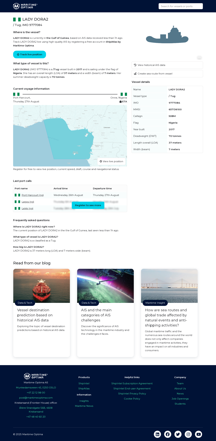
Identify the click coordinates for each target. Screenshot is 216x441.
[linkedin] (157, 434)
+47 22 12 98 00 (36, 392)
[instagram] (188, 434)
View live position (113, 161)
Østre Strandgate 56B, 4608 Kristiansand (35, 409)
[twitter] (178, 434)
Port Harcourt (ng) (33, 195)
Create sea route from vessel (154, 73)
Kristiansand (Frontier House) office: (36, 402)
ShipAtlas (83, 388)
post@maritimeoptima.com (36, 397)
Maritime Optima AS (36, 382)
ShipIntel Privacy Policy (132, 393)
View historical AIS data (151, 65)
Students (180, 403)
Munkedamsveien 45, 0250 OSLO (36, 387)
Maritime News (84, 405)
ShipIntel (84, 383)
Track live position (31, 54)
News (180, 393)
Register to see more (88, 205)
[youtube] (198, 434)
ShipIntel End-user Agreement (132, 388)
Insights (84, 400)
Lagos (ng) (28, 201)
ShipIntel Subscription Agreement (132, 383)
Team (180, 383)
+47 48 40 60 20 (36, 416)
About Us (180, 388)
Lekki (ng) (27, 208)
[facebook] (167, 434)
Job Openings (180, 398)
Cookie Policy (132, 398)
